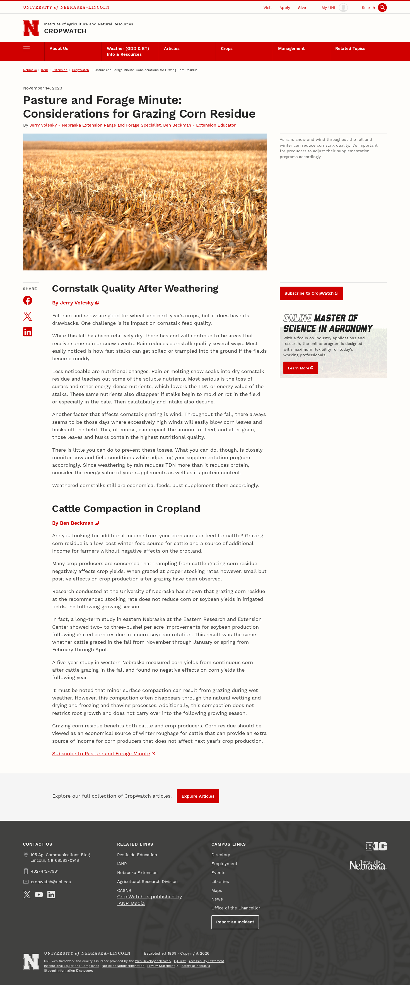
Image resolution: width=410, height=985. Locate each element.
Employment (224, 863)
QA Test (180, 961)
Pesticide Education (137, 854)
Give (302, 7)
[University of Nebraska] (368, 865)
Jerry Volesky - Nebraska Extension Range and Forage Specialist (95, 125)
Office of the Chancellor (235, 908)
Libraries (220, 881)
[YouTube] (39, 894)
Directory (220, 854)
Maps (216, 890)
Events (218, 872)
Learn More (298, 368)
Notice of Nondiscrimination (123, 966)
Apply (284, 7)
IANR (44, 70)
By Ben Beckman (72, 523)
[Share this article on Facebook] (27, 300)
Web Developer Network (153, 961)
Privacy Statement (161, 966)
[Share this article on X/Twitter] (27, 316)
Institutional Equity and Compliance (71, 966)
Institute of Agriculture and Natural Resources (88, 24)
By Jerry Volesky (73, 303)
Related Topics (350, 48)
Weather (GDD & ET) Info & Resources (128, 51)
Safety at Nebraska (196, 966)
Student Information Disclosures (68, 970)
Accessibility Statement (206, 961)
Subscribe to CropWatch (309, 293)
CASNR (124, 890)
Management (291, 48)
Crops (227, 48)
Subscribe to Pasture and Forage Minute (101, 753)
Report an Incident (235, 922)
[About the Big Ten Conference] (376, 846)
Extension (59, 70)
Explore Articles (198, 796)
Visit (268, 7)
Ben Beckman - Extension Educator (199, 125)
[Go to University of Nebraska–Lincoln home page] (31, 28)
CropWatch (65, 31)
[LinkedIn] (51, 894)
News (217, 899)
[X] (27, 894)
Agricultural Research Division (147, 881)
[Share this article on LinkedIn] (27, 331)
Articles (172, 48)
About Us (59, 48)
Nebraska (30, 70)
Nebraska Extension (137, 872)
